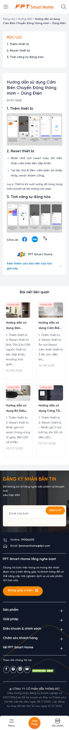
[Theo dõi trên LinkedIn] (20, 669)
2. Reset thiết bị (18, 50)
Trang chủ (9, 19)
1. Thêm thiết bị (18, 44)
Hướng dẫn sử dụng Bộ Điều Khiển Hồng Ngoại (16, 409)
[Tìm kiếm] (63, 6)
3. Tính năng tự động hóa (25, 57)
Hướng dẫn (25, 19)
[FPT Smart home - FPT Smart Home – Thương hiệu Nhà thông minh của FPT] (34, 7)
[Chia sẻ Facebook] (25, 240)
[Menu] (6, 6)
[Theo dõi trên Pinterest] (13, 669)
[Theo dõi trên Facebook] (6, 669)
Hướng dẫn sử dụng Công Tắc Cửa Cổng (50, 409)
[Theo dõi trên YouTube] (27, 669)
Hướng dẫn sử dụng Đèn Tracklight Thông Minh (16, 326)
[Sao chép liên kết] (45, 240)
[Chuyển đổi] (61, 610)
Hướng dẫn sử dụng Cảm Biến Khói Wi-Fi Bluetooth (50, 326)
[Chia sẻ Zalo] (35, 240)
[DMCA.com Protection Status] (42, 670)
